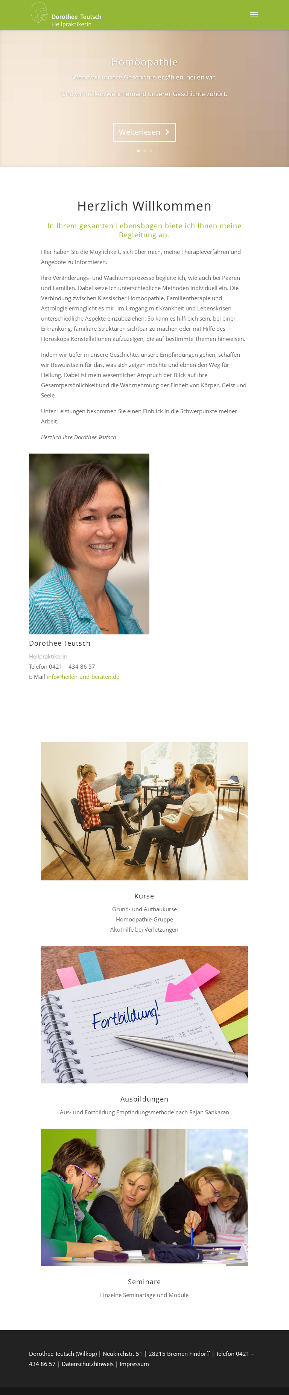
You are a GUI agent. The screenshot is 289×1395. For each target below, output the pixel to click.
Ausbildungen (144, 1098)
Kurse (144, 895)
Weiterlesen (139, 132)
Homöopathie (144, 62)
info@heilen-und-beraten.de (83, 676)
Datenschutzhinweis (88, 1363)
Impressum (134, 1363)
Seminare (144, 1281)
